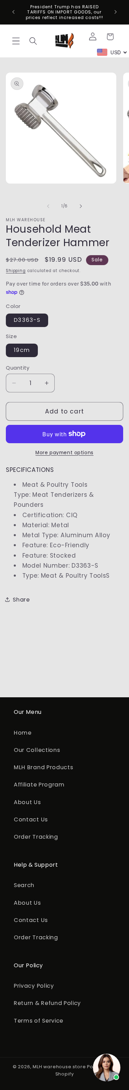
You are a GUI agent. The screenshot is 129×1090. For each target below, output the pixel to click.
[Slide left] (48, 206)
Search (24, 885)
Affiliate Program (39, 785)
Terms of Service (38, 1021)
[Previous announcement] (13, 12)
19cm (22, 350)
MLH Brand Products (43, 767)
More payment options (64, 452)
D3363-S (27, 320)
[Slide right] (80, 206)
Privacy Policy (34, 986)
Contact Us (31, 819)
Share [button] (21, 600)
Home (23, 733)
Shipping (15, 270)
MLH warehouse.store (59, 1067)
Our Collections (37, 750)
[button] (16, 41)
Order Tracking (36, 837)
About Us (27, 802)
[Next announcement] (115, 12)
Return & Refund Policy (47, 1003)
